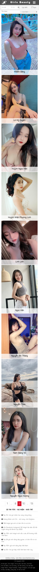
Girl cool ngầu (31, 567)
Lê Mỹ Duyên (20, 120)
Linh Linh (20, 262)
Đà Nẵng (8, 569)
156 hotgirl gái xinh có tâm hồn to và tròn (17, 523)
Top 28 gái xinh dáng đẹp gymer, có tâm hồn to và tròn (19, 540)
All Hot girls (4, 563)
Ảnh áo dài (17, 563)
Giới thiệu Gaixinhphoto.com (25, 558)
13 (31, 503)
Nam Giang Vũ (19, 453)
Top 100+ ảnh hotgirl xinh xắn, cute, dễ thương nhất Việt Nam (19, 534)
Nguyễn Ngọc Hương (19, 496)
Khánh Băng (19, 72)
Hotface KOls (9, 558)
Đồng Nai (13, 569)
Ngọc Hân (19, 310)
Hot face (24, 563)
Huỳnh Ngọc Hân (19, 169)
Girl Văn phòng (21, 565)
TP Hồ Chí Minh (21, 569)
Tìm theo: (5, 11)
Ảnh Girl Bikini (4, 565)
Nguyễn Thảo (20, 404)
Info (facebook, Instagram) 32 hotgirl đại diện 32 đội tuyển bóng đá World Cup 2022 (19, 528)
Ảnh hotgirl (11, 563)
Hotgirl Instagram (22, 567)
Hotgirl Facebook (13, 567)
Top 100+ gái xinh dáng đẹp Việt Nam (15, 546)
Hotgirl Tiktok (4, 567)
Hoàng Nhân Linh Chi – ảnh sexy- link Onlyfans (18, 519)
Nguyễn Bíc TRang (19, 356)
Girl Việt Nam (29, 565)
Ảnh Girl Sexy (13, 565)
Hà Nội (2, 569)
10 (23, 503)
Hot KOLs (29, 563)
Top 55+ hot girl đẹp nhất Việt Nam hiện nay (18, 550)
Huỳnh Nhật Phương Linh (19, 218)
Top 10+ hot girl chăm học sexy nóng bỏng (17, 515)
